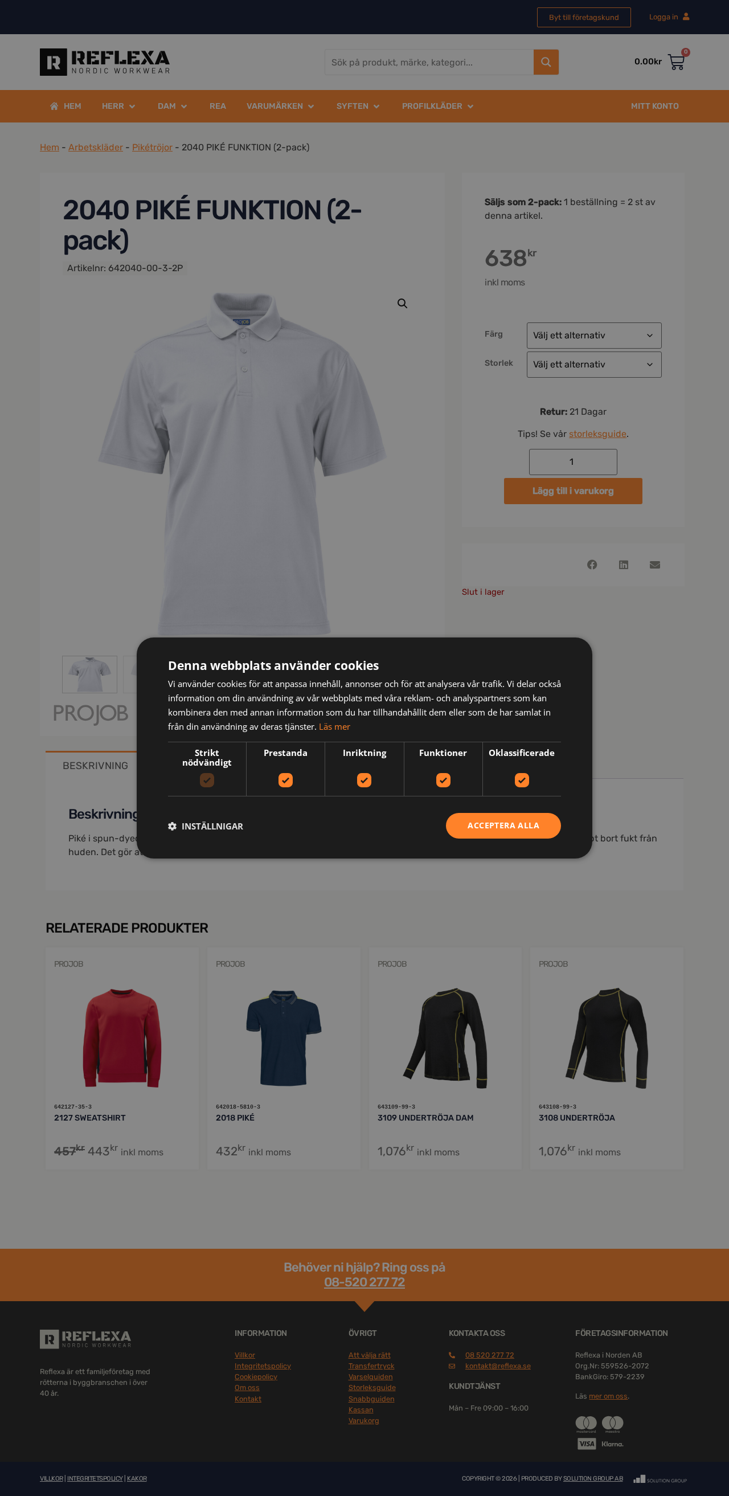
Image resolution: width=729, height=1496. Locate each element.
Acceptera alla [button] (503, 825)
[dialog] (364, 748)
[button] (205, 826)
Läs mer (334, 726)
